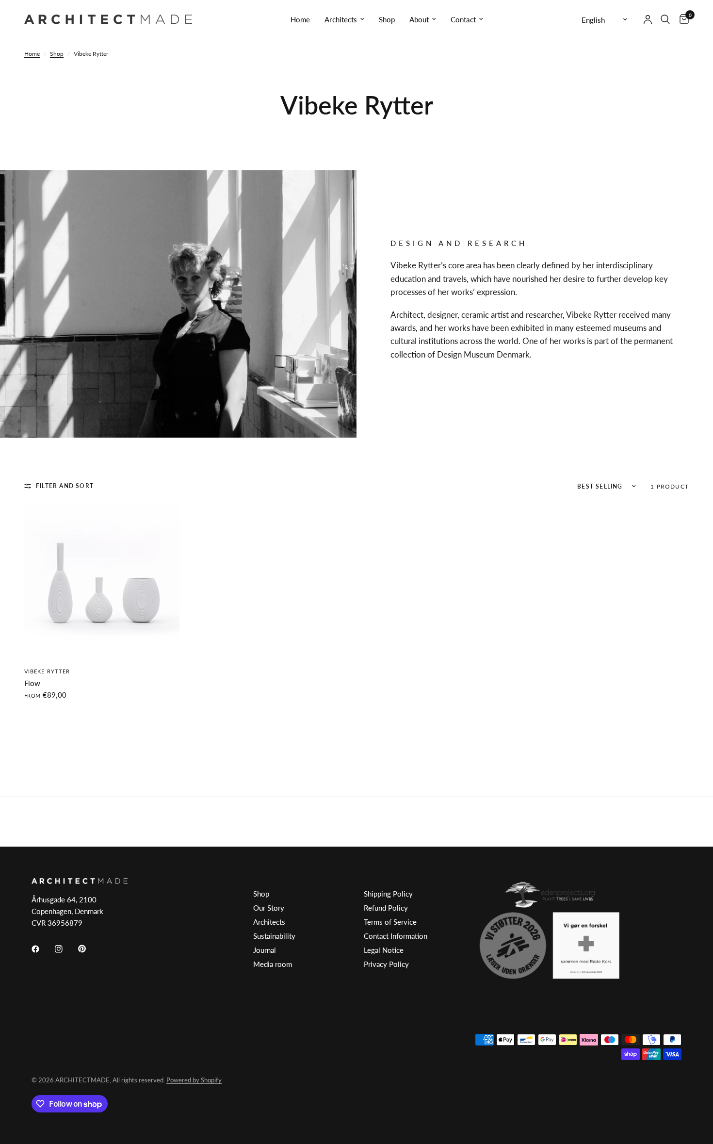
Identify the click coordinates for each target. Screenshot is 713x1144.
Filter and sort (65, 486)
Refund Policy (386, 907)
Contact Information (395, 936)
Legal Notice (384, 950)
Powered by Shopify (194, 1080)
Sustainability (274, 936)
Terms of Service (390, 921)
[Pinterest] (88, 949)
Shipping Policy (388, 893)
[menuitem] (300, 19)
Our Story (268, 907)
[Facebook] (42, 949)
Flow (32, 683)
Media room (272, 964)
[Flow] (101, 581)
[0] (682, 19)
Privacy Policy (386, 964)
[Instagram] (65, 949)
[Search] (665, 19)
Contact (463, 19)
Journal (264, 950)
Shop (387, 19)
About (419, 19)
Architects (340, 19)
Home (300, 19)
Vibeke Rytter (47, 671)
